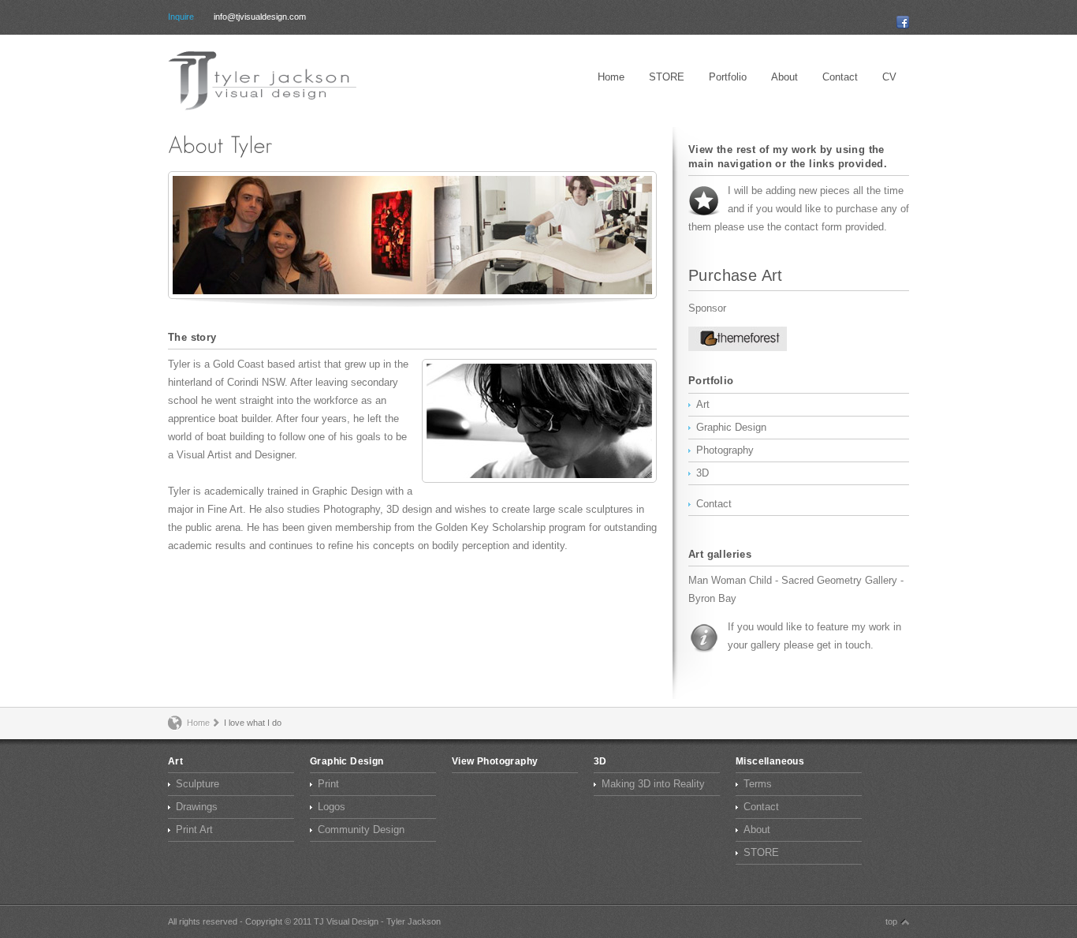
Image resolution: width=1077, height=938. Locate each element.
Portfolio (728, 77)
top (891, 921)
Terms (757, 784)
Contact (840, 77)
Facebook (902, 22)
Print (328, 784)
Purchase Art (735, 275)
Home (611, 77)
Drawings (197, 807)
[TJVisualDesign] (270, 80)
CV (889, 77)
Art (703, 404)
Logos (331, 807)
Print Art (194, 829)
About (784, 77)
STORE (666, 77)
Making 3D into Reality (653, 784)
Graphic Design (731, 427)
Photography (725, 450)
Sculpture (197, 784)
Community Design (361, 829)
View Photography (495, 761)
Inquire (181, 17)
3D (702, 473)
